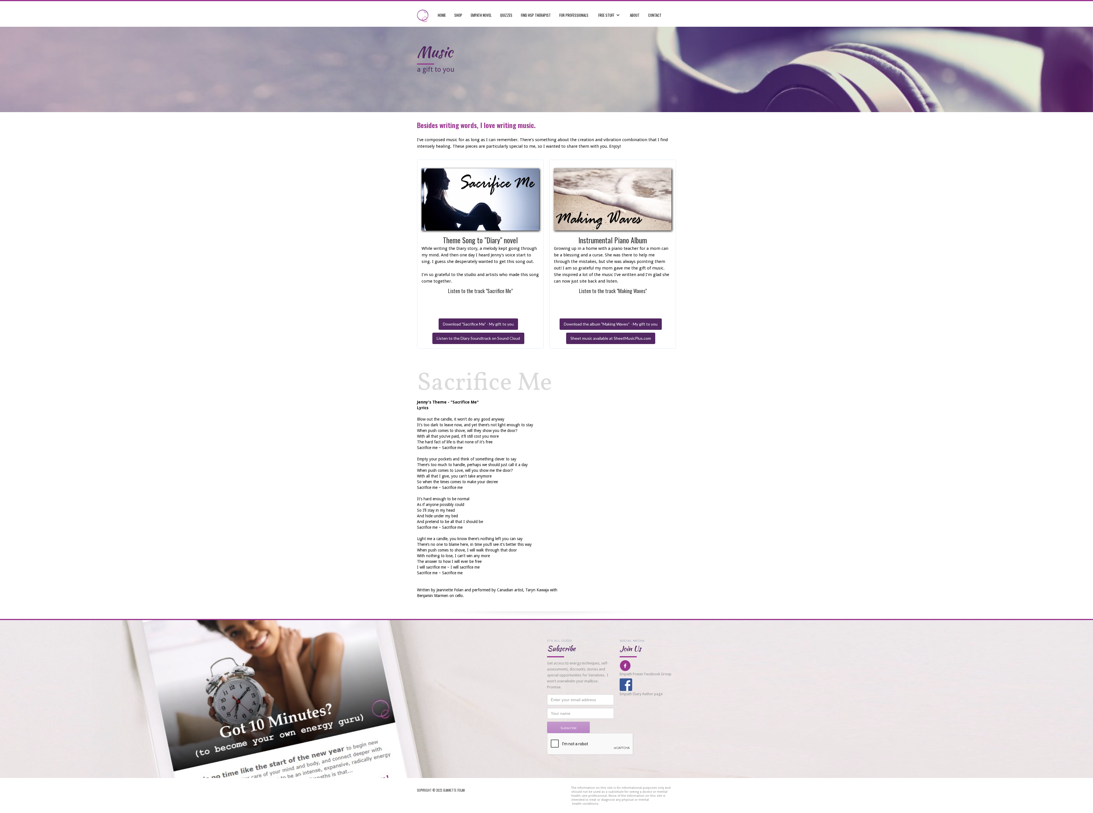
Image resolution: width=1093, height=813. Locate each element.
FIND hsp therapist (536, 15)
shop (458, 15)
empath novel (481, 15)
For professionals (573, 15)
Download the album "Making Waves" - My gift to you (611, 324)
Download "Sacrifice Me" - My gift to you (478, 324)
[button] (609, 12)
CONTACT (654, 15)
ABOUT (635, 15)
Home (442, 15)
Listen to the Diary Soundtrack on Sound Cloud (478, 338)
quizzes (506, 15)
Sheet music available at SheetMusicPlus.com (610, 338)
